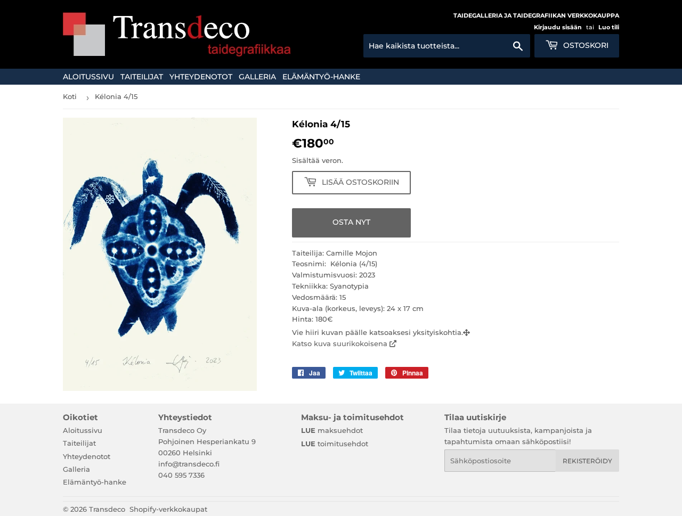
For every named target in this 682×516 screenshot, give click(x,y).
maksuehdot (332, 430)
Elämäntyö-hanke (321, 76)
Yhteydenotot (200, 76)
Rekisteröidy (587, 461)
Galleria (257, 76)
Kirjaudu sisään (558, 27)
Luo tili (608, 27)
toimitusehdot (334, 443)
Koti (70, 96)
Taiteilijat (141, 76)
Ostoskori (584, 45)
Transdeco (107, 509)
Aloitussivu (88, 76)
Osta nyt (351, 222)
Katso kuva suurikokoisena (340, 343)
